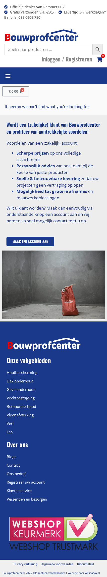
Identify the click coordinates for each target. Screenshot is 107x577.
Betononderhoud (21, 406)
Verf (10, 423)
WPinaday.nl (92, 573)
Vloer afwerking (20, 414)
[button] (8, 76)
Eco (10, 431)
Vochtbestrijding (21, 397)
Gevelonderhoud (21, 389)
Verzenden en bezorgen (27, 499)
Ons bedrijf (16, 473)
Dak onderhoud (20, 380)
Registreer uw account (26, 482)
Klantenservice (19, 490)
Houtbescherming (22, 372)
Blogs (11, 456)
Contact (13, 465)
